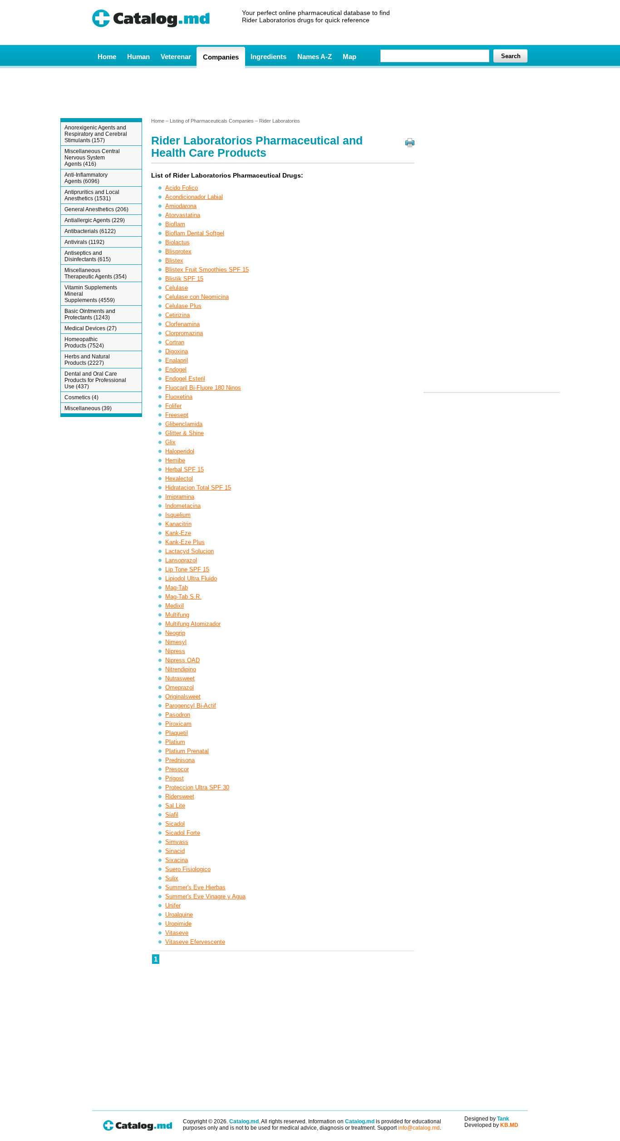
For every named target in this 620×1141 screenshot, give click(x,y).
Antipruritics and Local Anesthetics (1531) (91, 195)
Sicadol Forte (182, 832)
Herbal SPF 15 (184, 469)
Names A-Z (314, 56)
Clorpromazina (184, 333)
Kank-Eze (178, 533)
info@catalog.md (419, 1128)
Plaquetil (176, 732)
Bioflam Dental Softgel (194, 233)
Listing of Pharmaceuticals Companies (212, 121)
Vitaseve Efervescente (195, 941)
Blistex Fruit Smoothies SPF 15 (207, 269)
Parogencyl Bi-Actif (190, 705)
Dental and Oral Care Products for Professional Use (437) (95, 380)
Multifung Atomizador (193, 623)
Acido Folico (181, 187)
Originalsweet (183, 696)
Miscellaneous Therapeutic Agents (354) (95, 273)
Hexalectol (179, 478)
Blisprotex (178, 251)
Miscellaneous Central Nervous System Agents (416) (92, 157)
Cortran (174, 342)
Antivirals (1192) (84, 242)
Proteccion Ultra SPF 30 (197, 787)
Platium (175, 742)
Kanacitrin (178, 524)
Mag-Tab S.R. (183, 596)
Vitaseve (176, 932)
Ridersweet (179, 796)
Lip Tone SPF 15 (187, 569)
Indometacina (183, 505)
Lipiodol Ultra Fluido (191, 578)
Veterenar (176, 56)
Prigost (174, 778)
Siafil (171, 814)
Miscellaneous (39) (88, 408)
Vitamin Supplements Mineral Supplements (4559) (90, 293)
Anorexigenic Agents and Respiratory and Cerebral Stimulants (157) (95, 134)
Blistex (174, 260)
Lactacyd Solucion (189, 551)
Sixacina (176, 860)
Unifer (173, 905)
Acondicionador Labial (194, 196)
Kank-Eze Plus (185, 542)
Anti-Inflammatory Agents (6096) (86, 178)
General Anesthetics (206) (96, 209)
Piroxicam (178, 723)
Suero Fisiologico (188, 869)
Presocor (177, 769)
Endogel (176, 369)
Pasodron (177, 714)
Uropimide (178, 923)
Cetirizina (177, 315)
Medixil (174, 605)
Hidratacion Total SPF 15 (198, 487)
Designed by (486, 1119)
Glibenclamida (183, 424)
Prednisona (180, 760)
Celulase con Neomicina (197, 296)
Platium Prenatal (187, 751)
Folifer (173, 405)
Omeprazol (179, 687)
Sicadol (175, 823)
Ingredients (268, 56)
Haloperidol (179, 451)
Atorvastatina (182, 215)
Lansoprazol (181, 560)
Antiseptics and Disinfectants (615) (87, 256)
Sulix (171, 878)
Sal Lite (175, 805)
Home (107, 56)
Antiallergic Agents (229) (94, 220)
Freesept (176, 415)
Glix (170, 442)
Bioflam (175, 224)
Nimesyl (176, 642)
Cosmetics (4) (81, 397)
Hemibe (175, 460)
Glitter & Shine (184, 433)
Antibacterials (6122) (90, 231)
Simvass (176, 841)
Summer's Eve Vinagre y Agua (205, 896)
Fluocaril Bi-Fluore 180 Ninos (203, 387)
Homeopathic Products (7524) (84, 342)
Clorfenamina (182, 324)
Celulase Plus (183, 306)
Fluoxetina (178, 396)
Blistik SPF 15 (184, 278)
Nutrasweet (180, 678)
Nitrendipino (180, 669)
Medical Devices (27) (90, 328)
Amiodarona (181, 206)
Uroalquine (179, 914)
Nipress (175, 651)
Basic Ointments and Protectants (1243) (89, 314)
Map (349, 56)
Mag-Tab (176, 587)
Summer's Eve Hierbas (195, 887)
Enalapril (176, 360)
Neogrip (175, 633)
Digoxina (176, 351)
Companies (221, 57)
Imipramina (179, 496)
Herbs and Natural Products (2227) (87, 359)
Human (138, 56)
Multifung (177, 614)
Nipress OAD (182, 660)
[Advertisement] (309, 92)
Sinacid (175, 851)
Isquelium (178, 514)
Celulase (176, 287)
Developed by (491, 1125)
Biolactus (177, 242)
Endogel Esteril (185, 378)
